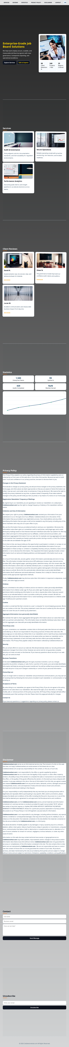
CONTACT (58, 2)
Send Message (34, 938)
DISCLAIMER (48, 2)
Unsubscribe (34, 1007)
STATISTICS (24, 2)
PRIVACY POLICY (36, 2)
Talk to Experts (23, 63)
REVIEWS (15, 2)
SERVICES (6, 2)
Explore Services (9, 63)
